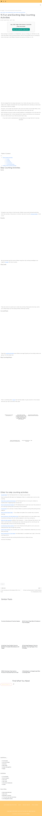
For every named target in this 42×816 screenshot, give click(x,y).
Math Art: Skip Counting (6, 520)
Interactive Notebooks (7, 782)
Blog (20, 804)
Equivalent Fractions (6, 795)
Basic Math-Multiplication (19, 12)
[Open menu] (40, 5)
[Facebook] (1, 1)
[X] (3, 1)
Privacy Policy (26, 804)
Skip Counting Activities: (8, 157)
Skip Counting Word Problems (7, 504)
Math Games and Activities (10, 804)
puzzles (6, 262)
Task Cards (4, 781)
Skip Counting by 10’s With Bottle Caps (9, 516)
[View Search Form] (40, 1)
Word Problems (5, 778)
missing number (34, 214)
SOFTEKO (28, 813)
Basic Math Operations (8, 12)
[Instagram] (5, 1)
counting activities (10, 353)
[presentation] (10, 611)
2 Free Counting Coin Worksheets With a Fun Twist (10, 590)
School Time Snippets (5, 529)
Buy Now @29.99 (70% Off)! (21, 29)
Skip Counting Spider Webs (7, 512)
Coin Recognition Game (7, 798)
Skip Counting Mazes (10, 164)
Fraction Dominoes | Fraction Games (10, 621)
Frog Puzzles (4, 508)
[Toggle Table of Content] (1, 155)
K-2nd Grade (5, 760)
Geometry (4, 763)
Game (2, 170)
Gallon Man (4, 793)
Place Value (4, 765)
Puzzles (8, 160)
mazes (13, 399)
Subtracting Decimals (6, 792)
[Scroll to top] (39, 812)
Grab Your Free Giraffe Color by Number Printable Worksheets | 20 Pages (10, 647)
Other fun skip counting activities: (9, 165)
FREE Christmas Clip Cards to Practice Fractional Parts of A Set (9, 671)
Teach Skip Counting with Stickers (8, 500)
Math (1, 12)
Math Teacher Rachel (5, 20)
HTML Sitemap (35, 804)
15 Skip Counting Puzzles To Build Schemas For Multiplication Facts (32, 590)
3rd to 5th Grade (6, 762)
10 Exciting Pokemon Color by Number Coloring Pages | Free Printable (30, 647)
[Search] (13, 684)
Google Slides (4, 494)
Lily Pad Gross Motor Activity (7, 525)
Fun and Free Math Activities (10, 797)
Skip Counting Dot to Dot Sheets (8, 533)
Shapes (3, 768)
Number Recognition (6, 767)
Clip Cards (9, 161)
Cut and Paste (4, 311)
